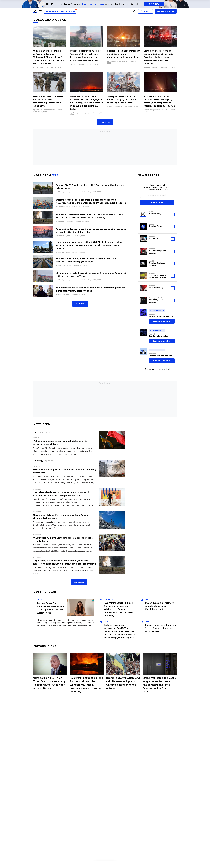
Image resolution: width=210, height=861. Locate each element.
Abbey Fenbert (152, 67)
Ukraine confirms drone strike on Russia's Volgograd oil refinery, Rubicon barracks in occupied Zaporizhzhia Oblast (86, 102)
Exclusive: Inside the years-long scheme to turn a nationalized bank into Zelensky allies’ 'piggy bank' (160, 685)
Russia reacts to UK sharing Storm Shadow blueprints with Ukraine (160, 628)
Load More (105, 122)
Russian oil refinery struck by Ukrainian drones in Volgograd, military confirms (123, 54)
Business (108, 600)
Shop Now (154, 4)
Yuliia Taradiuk (64, 294)
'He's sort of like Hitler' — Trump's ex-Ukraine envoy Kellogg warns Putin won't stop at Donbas (49, 683)
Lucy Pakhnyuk (42, 67)
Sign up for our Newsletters (60, 11)
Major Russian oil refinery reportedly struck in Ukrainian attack (159, 606)
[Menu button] (40, 11)
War (106, 622)
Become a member (162, 321)
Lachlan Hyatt (64, 236)
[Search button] (134, 11)
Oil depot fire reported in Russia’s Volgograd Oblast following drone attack (121, 99)
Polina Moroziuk (64, 265)
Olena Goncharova (65, 206)
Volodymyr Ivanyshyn (118, 61)
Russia (40, 600)
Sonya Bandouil (115, 106)
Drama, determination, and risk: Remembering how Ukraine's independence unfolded (123, 683)
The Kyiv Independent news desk (49, 110)
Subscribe (157, 202)
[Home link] (35, 11)
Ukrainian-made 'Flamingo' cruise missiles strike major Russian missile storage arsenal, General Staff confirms (159, 57)
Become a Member (166, 11)
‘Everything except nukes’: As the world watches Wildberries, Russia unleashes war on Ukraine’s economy (119, 609)
